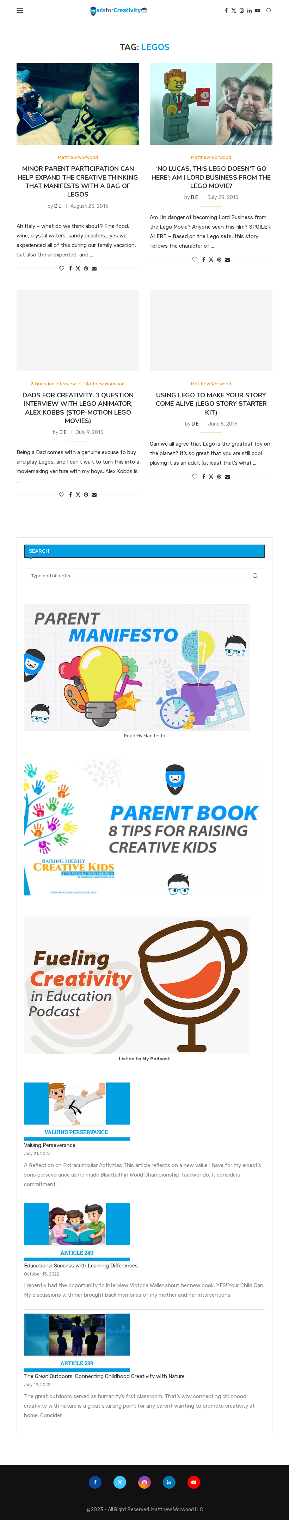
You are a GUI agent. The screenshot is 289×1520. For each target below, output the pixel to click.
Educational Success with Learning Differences (81, 1265)
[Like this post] (61, 269)
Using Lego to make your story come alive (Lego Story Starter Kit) (211, 404)
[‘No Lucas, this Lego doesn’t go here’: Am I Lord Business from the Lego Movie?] (211, 104)
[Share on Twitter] (77, 268)
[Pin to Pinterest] (86, 269)
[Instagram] (242, 10)
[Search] (268, 10)
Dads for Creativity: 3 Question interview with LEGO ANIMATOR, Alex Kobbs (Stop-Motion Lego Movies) (78, 408)
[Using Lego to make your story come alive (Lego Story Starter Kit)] (211, 330)
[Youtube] (257, 10)
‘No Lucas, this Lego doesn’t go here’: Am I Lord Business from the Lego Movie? (211, 177)
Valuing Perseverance (49, 1145)
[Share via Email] (94, 269)
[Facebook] (226, 10)
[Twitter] (233, 10)
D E (57, 206)
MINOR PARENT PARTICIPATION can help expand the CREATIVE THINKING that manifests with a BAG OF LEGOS (78, 182)
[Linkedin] (249, 10)
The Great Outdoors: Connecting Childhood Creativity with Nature (104, 1376)
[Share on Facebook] (70, 269)
